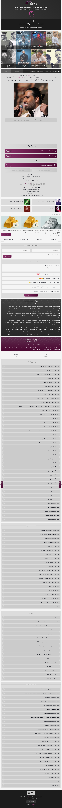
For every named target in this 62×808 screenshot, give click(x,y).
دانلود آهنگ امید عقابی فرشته (52, 554)
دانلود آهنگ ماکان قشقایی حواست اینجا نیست (48, 415)
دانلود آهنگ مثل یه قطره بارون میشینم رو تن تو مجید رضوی (43, 71)
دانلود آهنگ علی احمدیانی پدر (52, 697)
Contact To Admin (31, 801)
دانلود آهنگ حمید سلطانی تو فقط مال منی (49, 770)
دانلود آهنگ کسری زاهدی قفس (51, 562)
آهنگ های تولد (38, 239)
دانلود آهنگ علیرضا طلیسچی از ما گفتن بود (49, 570)
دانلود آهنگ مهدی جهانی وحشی (51, 721)
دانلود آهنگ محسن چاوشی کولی (51, 595)
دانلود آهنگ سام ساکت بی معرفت (51, 382)
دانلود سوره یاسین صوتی (53, 678)
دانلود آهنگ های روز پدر (53, 519)
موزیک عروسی (55, 782)
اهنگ (44, 77)
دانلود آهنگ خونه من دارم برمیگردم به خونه (49, 439)
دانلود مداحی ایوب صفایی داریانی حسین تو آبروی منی (46, 622)
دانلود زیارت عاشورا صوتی (53, 674)
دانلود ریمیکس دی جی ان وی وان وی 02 (49, 534)
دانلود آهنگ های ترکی (53, 467)
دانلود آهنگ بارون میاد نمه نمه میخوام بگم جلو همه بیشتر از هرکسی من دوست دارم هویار (38, 407)
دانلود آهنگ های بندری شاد (52, 483)
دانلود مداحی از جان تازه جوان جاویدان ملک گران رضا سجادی (45, 626)
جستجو (32, 17)
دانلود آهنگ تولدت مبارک (53, 451)
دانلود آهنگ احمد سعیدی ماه (52, 435)
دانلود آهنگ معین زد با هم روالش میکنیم (49, 578)
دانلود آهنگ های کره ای (53, 495)
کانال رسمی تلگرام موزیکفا (18, 170)
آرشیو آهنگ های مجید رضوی (44, 170)
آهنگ (6, 71)
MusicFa (30, 21)
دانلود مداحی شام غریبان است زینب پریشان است (48, 630)
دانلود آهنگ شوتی (54, 475)
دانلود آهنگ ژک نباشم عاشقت (52, 370)
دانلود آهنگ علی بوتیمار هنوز (52, 538)
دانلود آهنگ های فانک (53, 566)
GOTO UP (32, 793)
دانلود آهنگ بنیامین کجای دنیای (51, 737)
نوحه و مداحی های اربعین (53, 666)
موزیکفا (31, 3)
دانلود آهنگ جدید (55, 786)
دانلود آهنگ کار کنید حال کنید (52, 378)
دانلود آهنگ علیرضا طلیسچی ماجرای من (50, 550)
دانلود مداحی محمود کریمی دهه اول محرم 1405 (48, 642)
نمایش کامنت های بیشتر (31, 295)
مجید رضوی (21, 77)
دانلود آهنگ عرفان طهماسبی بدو (51, 591)
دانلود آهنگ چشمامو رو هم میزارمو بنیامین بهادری (47, 733)
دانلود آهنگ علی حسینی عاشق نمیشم (50, 701)
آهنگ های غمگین (23, 239)
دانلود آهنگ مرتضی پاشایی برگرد (51, 773)
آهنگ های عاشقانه (8, 239)
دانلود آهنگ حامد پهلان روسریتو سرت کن (49, 757)
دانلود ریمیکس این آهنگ (47, 165)
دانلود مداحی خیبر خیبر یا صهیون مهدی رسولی (48, 607)
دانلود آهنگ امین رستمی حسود (51, 423)
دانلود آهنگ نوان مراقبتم (53, 709)
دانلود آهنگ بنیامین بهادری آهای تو (50, 741)
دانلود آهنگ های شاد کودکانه (52, 511)
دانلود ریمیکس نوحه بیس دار (52, 662)
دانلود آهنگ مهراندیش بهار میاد (51, 419)
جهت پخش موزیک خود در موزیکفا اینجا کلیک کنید (31, 27)
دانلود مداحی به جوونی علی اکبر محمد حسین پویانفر (47, 654)
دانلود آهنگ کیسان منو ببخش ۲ (51, 725)
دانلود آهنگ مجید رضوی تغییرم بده (50, 583)
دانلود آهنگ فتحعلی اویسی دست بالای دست (48, 745)
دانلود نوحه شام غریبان (53, 634)
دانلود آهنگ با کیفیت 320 (47, 151)
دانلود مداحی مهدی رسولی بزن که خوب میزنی (48, 574)
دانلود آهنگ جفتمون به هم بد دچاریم (50, 403)
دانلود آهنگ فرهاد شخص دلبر (52, 765)
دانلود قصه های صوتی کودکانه (51, 515)
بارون (29, 75)
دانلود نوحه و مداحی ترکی (53, 658)
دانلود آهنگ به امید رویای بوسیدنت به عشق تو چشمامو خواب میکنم (43, 431)
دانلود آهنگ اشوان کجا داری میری (51, 705)
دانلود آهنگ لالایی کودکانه (52, 479)
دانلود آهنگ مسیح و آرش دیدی (51, 542)
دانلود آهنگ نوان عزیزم (53, 546)
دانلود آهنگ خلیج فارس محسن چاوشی (50, 749)
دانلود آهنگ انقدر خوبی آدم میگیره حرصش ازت (48, 374)
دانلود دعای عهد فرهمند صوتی (52, 670)
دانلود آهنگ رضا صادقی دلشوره (51, 427)
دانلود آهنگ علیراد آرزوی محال (52, 386)
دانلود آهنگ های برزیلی (53, 507)
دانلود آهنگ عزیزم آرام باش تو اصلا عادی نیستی (48, 729)
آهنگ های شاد (53, 239)
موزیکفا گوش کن (6, 235)
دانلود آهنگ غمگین (54, 447)
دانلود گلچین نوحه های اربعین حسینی (50, 618)
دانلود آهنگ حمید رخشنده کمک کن (51, 395)
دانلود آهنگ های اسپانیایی (52, 491)
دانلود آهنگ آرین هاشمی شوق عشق (50, 411)
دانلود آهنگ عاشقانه (54, 463)
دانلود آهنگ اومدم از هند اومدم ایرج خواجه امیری (47, 753)
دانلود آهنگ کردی (54, 455)
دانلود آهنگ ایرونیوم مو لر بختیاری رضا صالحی (48, 761)
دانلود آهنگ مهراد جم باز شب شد (51, 558)
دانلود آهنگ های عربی (54, 487)
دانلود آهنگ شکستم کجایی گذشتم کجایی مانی (48, 390)
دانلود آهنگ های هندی (53, 503)
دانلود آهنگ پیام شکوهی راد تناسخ (50, 599)
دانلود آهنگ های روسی (53, 499)
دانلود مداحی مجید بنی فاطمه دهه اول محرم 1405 (47, 638)
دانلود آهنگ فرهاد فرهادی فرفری (51, 713)
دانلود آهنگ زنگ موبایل (53, 471)
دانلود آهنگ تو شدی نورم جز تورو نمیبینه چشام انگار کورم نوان (44, 717)
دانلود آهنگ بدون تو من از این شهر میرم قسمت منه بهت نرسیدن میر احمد (42, 443)
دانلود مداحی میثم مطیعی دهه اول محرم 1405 (48, 646)
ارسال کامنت (7, 256)
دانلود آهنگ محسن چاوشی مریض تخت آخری (49, 603)
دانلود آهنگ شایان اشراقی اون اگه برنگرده (49, 366)
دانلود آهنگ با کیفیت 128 (47, 156)
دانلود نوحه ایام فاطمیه (53, 459)
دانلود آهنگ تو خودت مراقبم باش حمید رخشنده (48, 399)
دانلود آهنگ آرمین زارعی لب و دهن (51, 587)
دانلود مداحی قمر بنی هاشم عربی (51, 650)
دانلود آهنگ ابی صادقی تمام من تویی (50, 530)
